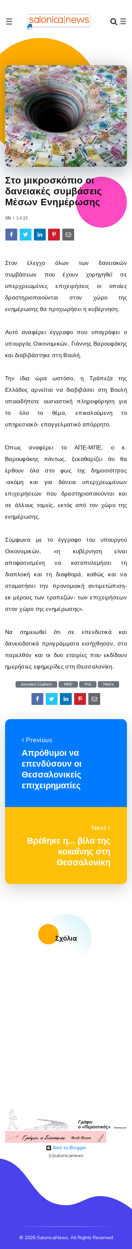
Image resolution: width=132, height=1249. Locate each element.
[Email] (68, 235)
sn (8, 218)
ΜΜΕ (68, 684)
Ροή (88, 684)
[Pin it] (54, 235)
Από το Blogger (68, 1148)
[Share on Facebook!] (11, 235)
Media (108, 684)
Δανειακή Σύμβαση (36, 684)
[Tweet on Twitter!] (25, 235)
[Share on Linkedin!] (40, 235)
